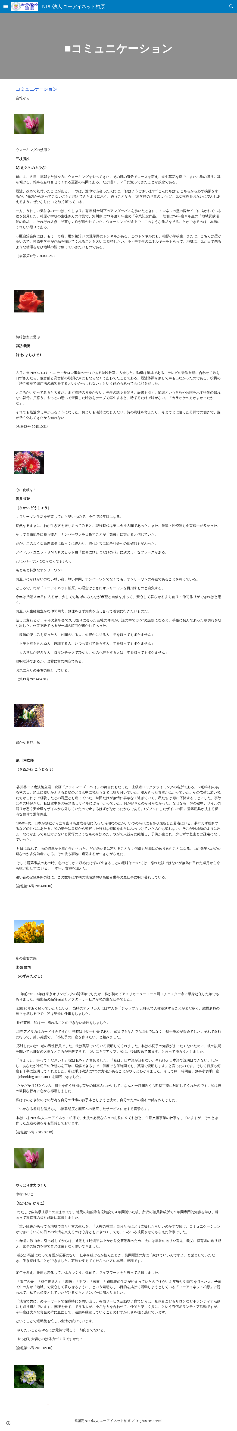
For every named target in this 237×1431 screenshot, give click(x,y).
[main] (118, 46)
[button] (5, 6)
